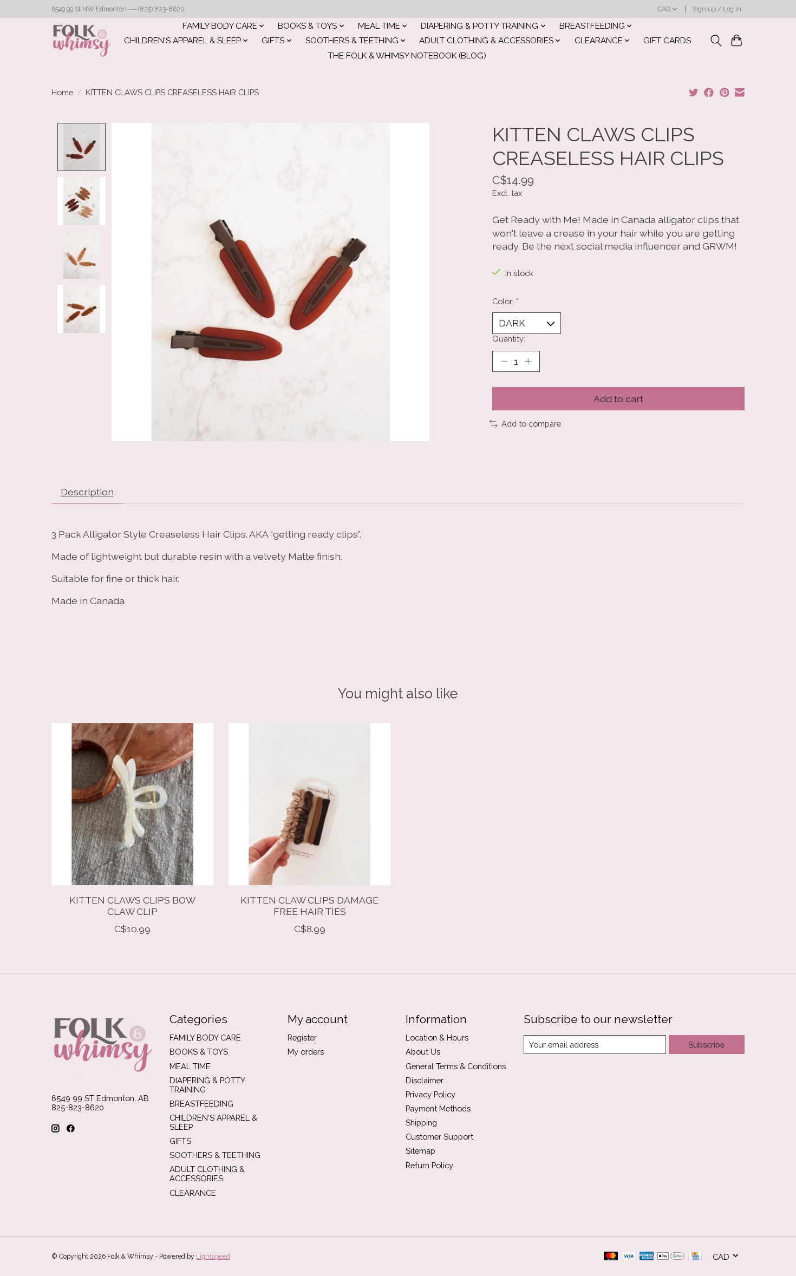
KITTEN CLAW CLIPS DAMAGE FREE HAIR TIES (309, 905)
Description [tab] (87, 492)
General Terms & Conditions (456, 1066)
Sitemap (420, 1150)
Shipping (421, 1122)
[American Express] (647, 1257)
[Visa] (629, 1257)
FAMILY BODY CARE (205, 1037)
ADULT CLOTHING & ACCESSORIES (207, 1173)
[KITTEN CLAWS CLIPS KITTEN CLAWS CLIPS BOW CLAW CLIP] (132, 804)
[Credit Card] (695, 1257)
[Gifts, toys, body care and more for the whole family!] (81, 41)
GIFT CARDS (667, 40)
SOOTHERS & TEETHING (214, 1155)
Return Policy (429, 1165)
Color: (505, 301)
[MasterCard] (611, 1257)
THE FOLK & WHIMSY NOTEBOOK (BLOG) (407, 56)
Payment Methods (438, 1108)
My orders (306, 1051)
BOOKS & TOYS (198, 1051)
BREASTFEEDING (201, 1103)
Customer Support (439, 1136)
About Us (423, 1051)
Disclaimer (424, 1080)
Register (302, 1037)
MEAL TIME (190, 1066)
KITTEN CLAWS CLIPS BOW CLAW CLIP (132, 905)
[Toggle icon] (715, 40)
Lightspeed (213, 1256)
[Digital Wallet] (670, 1257)
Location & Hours (437, 1037)
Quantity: (508, 338)
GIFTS (180, 1141)
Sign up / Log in (717, 9)
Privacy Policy (430, 1094)
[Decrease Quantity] (504, 361)
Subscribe (706, 1044)
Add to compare (531, 423)
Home (62, 92)
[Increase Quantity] (528, 361)
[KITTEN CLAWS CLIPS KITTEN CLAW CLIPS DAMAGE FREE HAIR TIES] (309, 804)
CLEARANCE (192, 1193)
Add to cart (618, 398)
